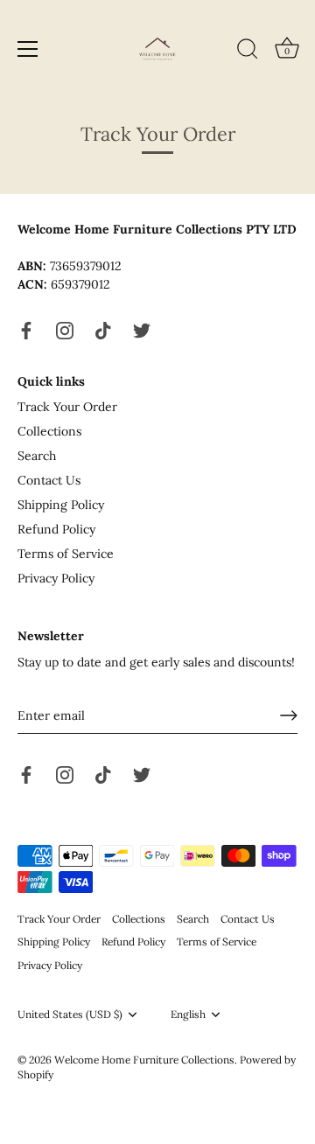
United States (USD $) (70, 1014)
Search (37, 456)
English (188, 1014)
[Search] (247, 51)
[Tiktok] (103, 329)
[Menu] (28, 49)
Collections (49, 431)
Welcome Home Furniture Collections (144, 1059)
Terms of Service (66, 554)
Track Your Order (67, 407)
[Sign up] (289, 715)
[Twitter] (141, 329)
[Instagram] (65, 329)
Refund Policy (56, 529)
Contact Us (49, 480)
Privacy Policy (56, 578)
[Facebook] (26, 329)
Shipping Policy (61, 505)
